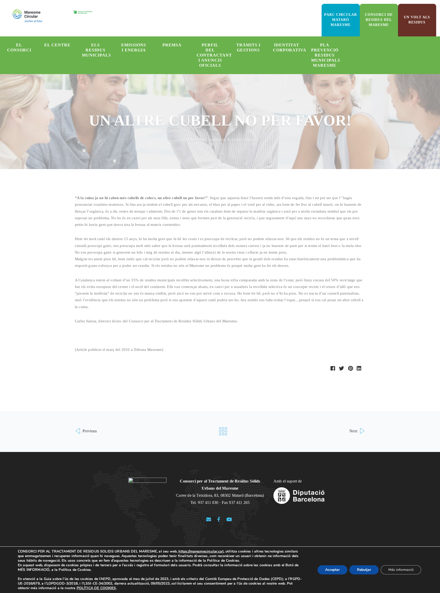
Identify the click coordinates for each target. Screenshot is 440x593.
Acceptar (332, 569)
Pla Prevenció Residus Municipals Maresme (325, 55)
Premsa (172, 45)
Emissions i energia (133, 47)
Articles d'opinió (242, 139)
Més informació (401, 569)
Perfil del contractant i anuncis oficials (213, 55)
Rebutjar (364, 569)
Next (354, 431)
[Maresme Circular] (52, 15)
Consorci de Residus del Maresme (379, 20)
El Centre (57, 45)
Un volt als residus (417, 19)
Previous (89, 431)
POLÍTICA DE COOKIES (96, 588)
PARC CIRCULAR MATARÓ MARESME (340, 20)
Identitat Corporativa (289, 47)
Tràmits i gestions (248, 47)
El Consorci (19, 47)
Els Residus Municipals (96, 50)
